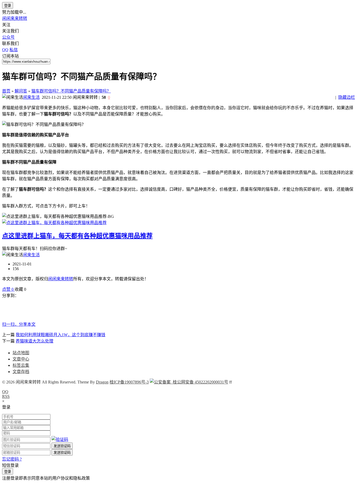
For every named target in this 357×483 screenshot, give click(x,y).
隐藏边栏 (346, 97)
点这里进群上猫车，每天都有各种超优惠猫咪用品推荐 (77, 235)
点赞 (8, 289)
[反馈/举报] (29, 289)
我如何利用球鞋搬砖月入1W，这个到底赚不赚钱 (60, 335)
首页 (6, 91)
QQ (5, 391)
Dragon (102, 382)
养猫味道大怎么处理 (34, 341)
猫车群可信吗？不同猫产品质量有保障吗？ (71, 91)
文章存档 (21, 371)
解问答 (21, 91)
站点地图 (21, 353)
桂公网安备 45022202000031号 (199, 382)
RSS (6, 396)
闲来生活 (31, 97)
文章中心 (21, 359)
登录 (7, 6)
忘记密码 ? (12, 459)
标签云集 (21, 365)
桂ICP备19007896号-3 (129, 382)
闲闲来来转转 (14, 18)
